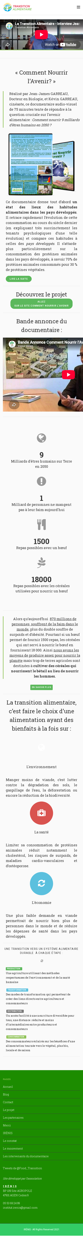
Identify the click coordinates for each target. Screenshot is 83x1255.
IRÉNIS (8, 1133)
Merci (7, 1125)
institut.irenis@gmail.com (20, 1207)
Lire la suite (19, 279)
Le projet (8, 1110)
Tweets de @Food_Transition (22, 1168)
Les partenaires (13, 1117)
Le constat (10, 1141)
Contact (8, 1102)
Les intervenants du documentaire (26, 1156)
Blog (6, 1094)
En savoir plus (41, 687)
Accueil (8, 1087)
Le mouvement (13, 1148)
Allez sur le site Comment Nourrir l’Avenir (41, 303)
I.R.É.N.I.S (10, 1186)
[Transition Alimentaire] (17, 7)
